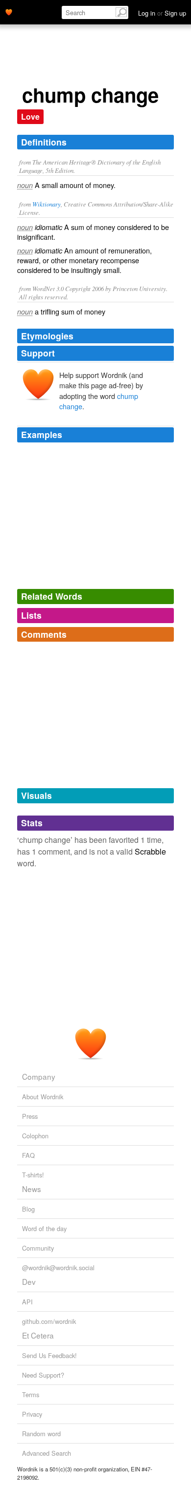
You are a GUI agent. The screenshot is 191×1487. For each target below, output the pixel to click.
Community (38, 1248)
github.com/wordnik (49, 1321)
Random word (41, 1433)
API (27, 1301)
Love (30, 116)
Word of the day (44, 1228)
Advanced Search (46, 1453)
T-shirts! (33, 1174)
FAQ (28, 1155)
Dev (29, 1281)
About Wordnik (42, 1096)
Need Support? (43, 1375)
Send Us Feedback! (49, 1355)
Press (30, 1116)
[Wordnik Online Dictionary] (9, 11)
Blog (28, 1209)
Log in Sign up (162, 13)
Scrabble (150, 851)
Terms (30, 1394)
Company (38, 1076)
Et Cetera (38, 1335)
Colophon (35, 1135)
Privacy (32, 1414)
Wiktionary (46, 204)
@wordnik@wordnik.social (58, 1267)
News (31, 1188)
